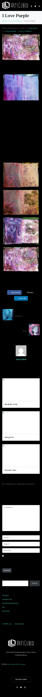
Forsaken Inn (7, 599)
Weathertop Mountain (10, 603)
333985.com (7, 624)
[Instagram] (39, 6)
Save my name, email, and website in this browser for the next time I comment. (20, 560)
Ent (3, 607)
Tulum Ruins (19, 624)
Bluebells (6, 611)
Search (5, 578)
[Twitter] (35, 6)
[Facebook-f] (31, 6)
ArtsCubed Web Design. (16, 664)
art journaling (11, 31)
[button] (21, 144)
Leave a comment (25, 31)
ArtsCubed (33, 28)
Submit (7, 570)
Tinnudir (5, 595)
